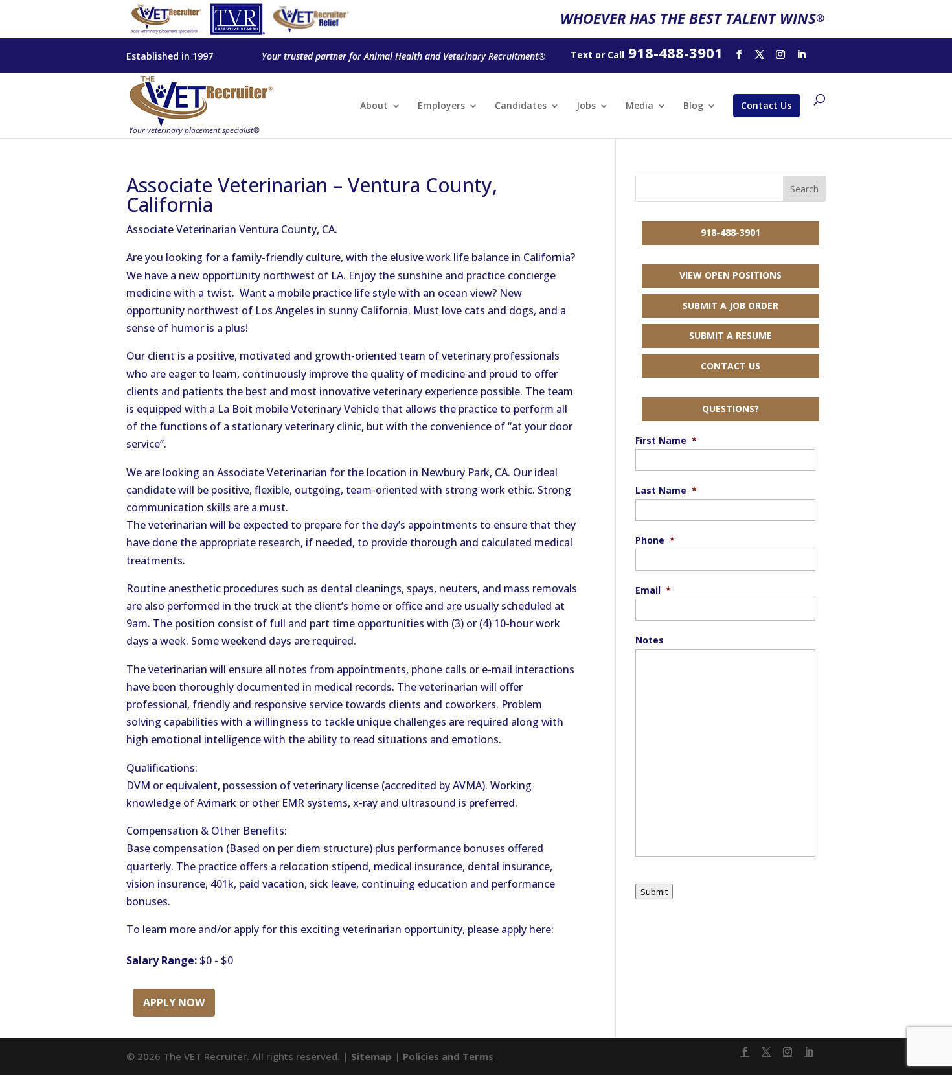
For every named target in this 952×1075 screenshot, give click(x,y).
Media (639, 106)
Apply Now (174, 1002)
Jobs (586, 106)
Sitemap (371, 1056)
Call (615, 55)
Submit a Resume (730, 335)
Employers (441, 106)
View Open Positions (730, 275)
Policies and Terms (448, 1056)
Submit (654, 891)
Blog (693, 106)
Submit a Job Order (730, 305)
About (374, 106)
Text (582, 55)
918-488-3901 (730, 232)
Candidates (521, 106)
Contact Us (766, 105)
